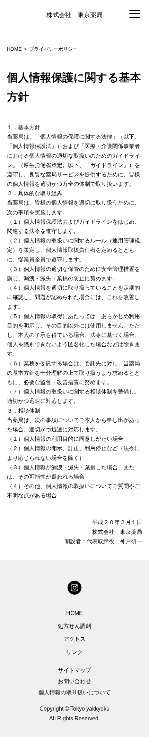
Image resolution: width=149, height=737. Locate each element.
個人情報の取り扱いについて (74, 692)
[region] (74, 14)
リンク (74, 652)
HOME (74, 613)
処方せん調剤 (74, 626)
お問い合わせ (74, 681)
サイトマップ (74, 670)
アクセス (74, 639)
